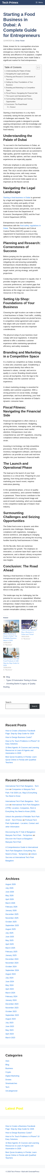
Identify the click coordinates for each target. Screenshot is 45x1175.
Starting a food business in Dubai (16, 197)
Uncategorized (11, 1091)
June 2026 (9, 892)
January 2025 (10, 955)
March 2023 (10, 1038)
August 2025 (10, 929)
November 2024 (11, 963)
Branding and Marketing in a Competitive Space (20, 89)
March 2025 (10, 948)
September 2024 (12, 970)
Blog (8, 677)
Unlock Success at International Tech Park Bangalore (21, 857)
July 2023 (9, 1023)
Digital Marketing (12, 1076)
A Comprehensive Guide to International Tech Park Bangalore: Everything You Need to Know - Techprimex (21, 850)
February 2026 (11, 907)
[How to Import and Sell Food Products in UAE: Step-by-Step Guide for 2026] (11, 653)
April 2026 (9, 899)
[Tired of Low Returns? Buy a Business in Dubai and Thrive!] (29, 624)
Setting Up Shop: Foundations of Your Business (19, 83)
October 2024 (10, 967)
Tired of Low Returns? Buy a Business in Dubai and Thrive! (29, 632)
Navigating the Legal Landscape (17, 74)
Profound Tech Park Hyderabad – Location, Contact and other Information (22, 823)
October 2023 (10, 1011)
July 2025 (9, 933)
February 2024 (11, 996)
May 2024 (9, 985)
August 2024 (10, 974)
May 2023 (9, 1030)
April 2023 (9, 1034)
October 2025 (10, 922)
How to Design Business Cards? (18, 737)
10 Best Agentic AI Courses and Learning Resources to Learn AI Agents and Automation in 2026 (22, 750)
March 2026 (10, 903)
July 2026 (9, 888)
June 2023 (9, 1026)
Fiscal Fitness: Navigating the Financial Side (21, 93)
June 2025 (9, 937)
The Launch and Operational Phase (18, 96)
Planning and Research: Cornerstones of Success (20, 78)
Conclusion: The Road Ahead (16, 104)
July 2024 (9, 978)
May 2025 (9, 940)
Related (12, 107)
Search (8, 702)
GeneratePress (33, 1171)
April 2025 (9, 944)
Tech (7, 1087)
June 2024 (9, 981)
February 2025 (11, 952)
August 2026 (10, 884)
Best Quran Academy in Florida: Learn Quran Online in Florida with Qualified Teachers (21, 760)
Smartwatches (11, 1083)
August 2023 (10, 1019)
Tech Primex (10, 2)
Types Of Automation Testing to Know (21, 680)
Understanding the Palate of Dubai (18, 71)
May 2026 (9, 895)
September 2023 (12, 1015)
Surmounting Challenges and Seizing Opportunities (19, 100)
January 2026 (10, 910)
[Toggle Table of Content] (37, 67)
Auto (7, 1061)
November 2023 (11, 1008)
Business (9, 1068)
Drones (8, 1080)
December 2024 (11, 959)
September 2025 (12, 925)
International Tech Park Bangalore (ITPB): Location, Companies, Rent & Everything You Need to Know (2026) (22, 808)
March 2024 (10, 993)
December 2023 (11, 1004)
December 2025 (11, 914)
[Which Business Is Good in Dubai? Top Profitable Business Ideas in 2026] (11, 626)
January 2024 (10, 1000)
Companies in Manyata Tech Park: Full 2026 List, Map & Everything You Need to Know (21, 792)
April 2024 (9, 989)
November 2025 (11, 918)
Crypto (8, 1072)
